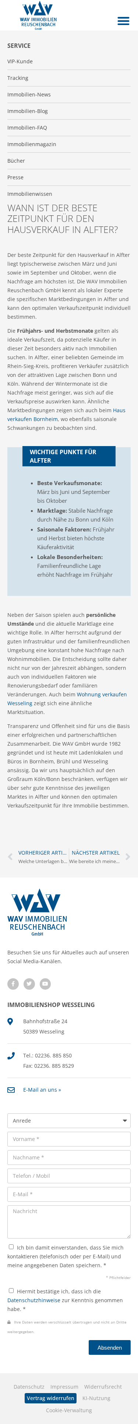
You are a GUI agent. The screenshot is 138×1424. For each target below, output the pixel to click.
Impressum (64, 1386)
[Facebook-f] (13, 984)
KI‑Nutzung (96, 1398)
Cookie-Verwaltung (69, 1410)
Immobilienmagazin (31, 144)
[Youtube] (45, 984)
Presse (15, 177)
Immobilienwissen (29, 193)
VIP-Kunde (20, 61)
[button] (124, 21)
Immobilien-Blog (27, 110)
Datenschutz (29, 1386)
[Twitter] (29, 984)
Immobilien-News (29, 94)
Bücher (16, 160)
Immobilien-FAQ (27, 127)
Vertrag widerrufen (50, 1398)
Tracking (17, 77)
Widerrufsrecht (103, 1386)
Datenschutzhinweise (33, 1300)
